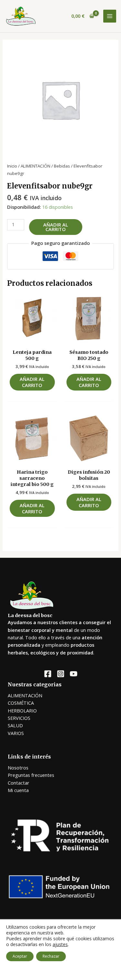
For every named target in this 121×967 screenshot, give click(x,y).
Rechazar (51, 956)
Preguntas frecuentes (31, 775)
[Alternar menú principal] (109, 16)
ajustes (60, 944)
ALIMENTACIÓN (35, 166)
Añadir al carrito (55, 227)
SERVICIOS (19, 718)
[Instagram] (61, 674)
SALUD (15, 725)
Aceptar (20, 956)
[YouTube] (73, 674)
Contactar (18, 782)
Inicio (12, 166)
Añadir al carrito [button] (32, 382)
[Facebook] (48, 674)
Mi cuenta (18, 790)
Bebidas (62, 166)
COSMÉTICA (21, 703)
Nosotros (18, 767)
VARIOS (16, 733)
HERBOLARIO (22, 710)
